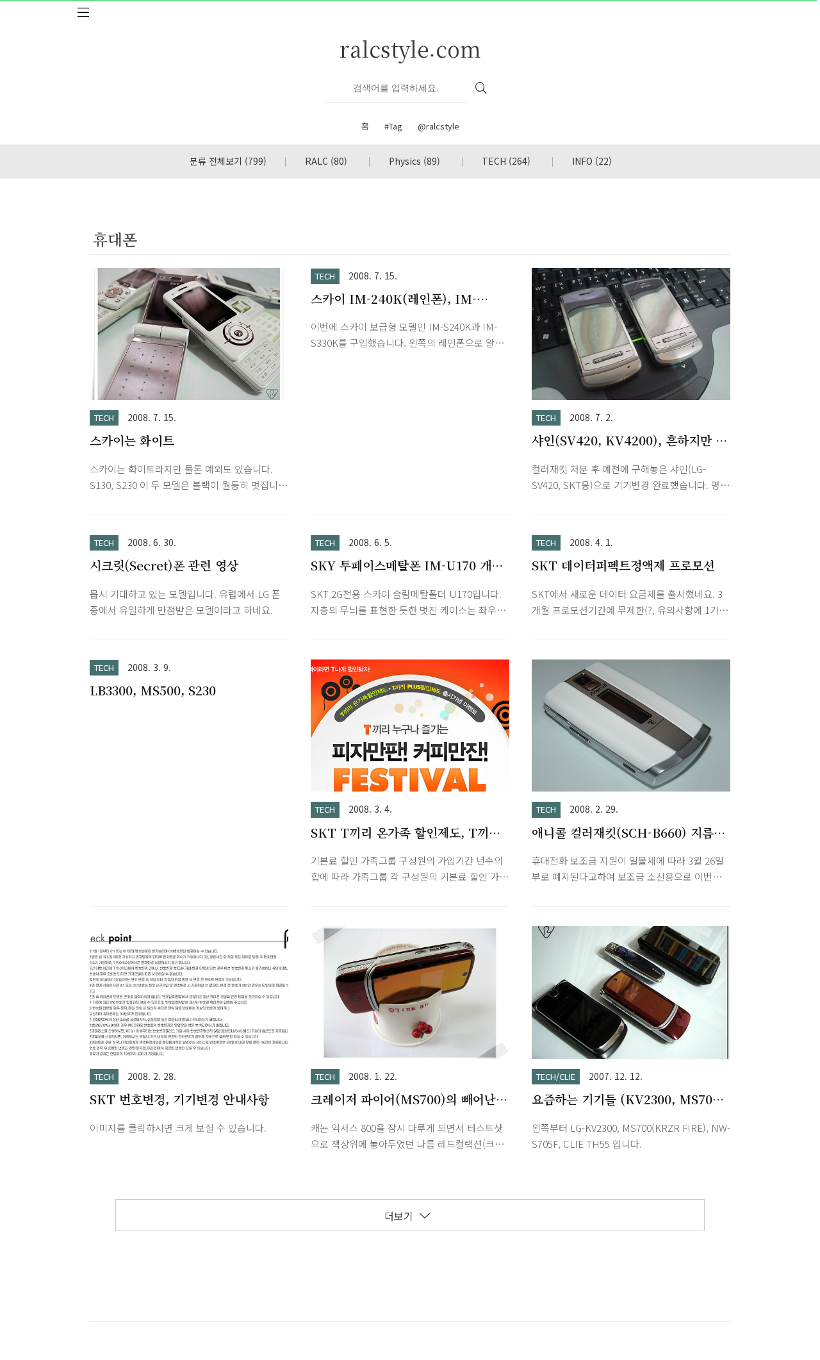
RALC (326, 160)
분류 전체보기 (228, 160)
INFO (592, 160)
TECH (506, 160)
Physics (414, 160)
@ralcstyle (438, 126)
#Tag (393, 126)
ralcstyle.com (410, 48)
